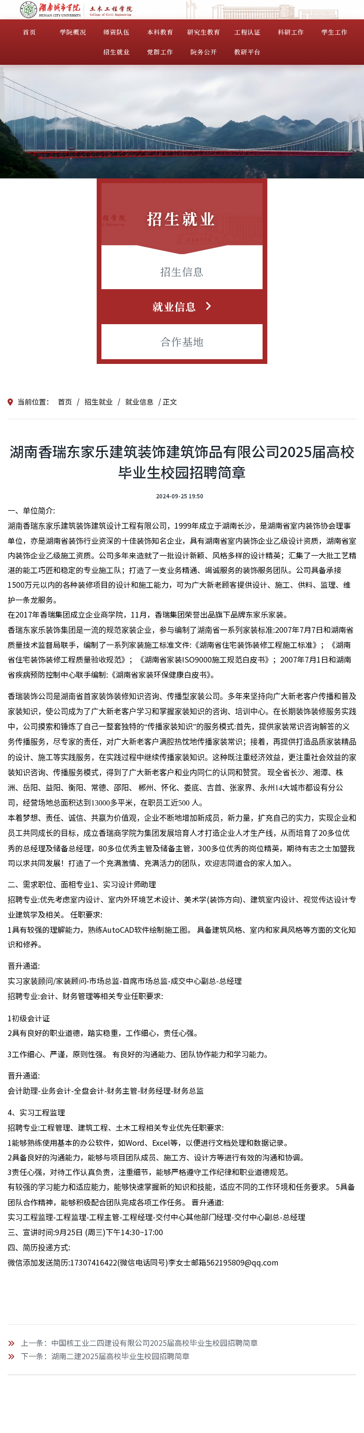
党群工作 (160, 51)
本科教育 (160, 31)
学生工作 (334, 31)
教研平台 (247, 51)
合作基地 (182, 341)
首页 (29, 31)
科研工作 (291, 31)
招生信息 (182, 271)
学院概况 (73, 31)
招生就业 (116, 51)
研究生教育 (203, 31)
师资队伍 (116, 31)
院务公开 (204, 51)
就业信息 (174, 306)
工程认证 (247, 31)
